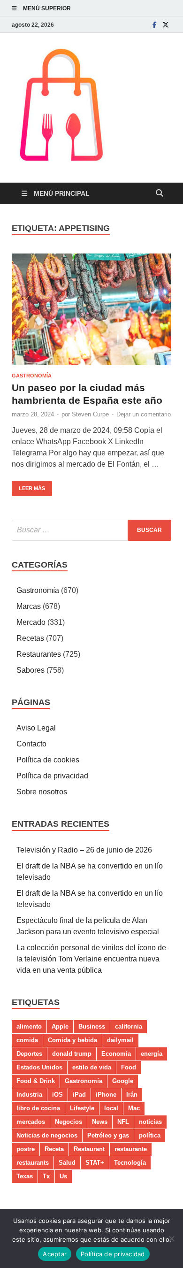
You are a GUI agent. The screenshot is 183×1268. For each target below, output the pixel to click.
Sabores (30, 670)
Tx (46, 1176)
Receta (54, 1149)
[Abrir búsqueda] (159, 194)
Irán (131, 1094)
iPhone (106, 1094)
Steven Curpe (90, 414)
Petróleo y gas (108, 1135)
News (99, 1121)
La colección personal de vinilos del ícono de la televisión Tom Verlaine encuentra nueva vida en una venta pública (91, 959)
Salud (67, 1162)
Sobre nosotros (41, 792)
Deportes (29, 1053)
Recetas (30, 638)
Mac (134, 1108)
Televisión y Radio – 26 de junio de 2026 (84, 850)
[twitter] (165, 24)
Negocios (68, 1121)
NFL (123, 1121)
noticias (150, 1121)
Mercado (31, 622)
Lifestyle (82, 1108)
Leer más (28, 486)
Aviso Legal (36, 728)
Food (128, 1067)
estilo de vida (91, 1067)
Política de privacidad (52, 776)
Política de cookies (47, 760)
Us (63, 1176)
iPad (79, 1094)
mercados (30, 1121)
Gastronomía (32, 375)
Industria (29, 1094)
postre (25, 1149)
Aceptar (55, 1254)
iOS (57, 1094)
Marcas (28, 606)
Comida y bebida (72, 1040)
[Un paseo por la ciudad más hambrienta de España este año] (91, 309)
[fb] (154, 24)
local (111, 1108)
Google (122, 1080)
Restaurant (89, 1149)
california (128, 1026)
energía (151, 1053)
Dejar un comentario (143, 414)
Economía (116, 1053)
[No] (171, 1238)
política (149, 1135)
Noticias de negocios (46, 1135)
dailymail (120, 1040)
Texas (24, 1176)
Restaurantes (38, 654)
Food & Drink (35, 1080)
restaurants (32, 1162)
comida (27, 1040)
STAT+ (94, 1162)
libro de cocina (38, 1108)
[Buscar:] (91, 530)
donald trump (72, 1053)
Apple (60, 1026)
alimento (29, 1026)
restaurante (130, 1149)
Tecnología (130, 1162)
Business (91, 1026)
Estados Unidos (39, 1067)
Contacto (31, 744)
